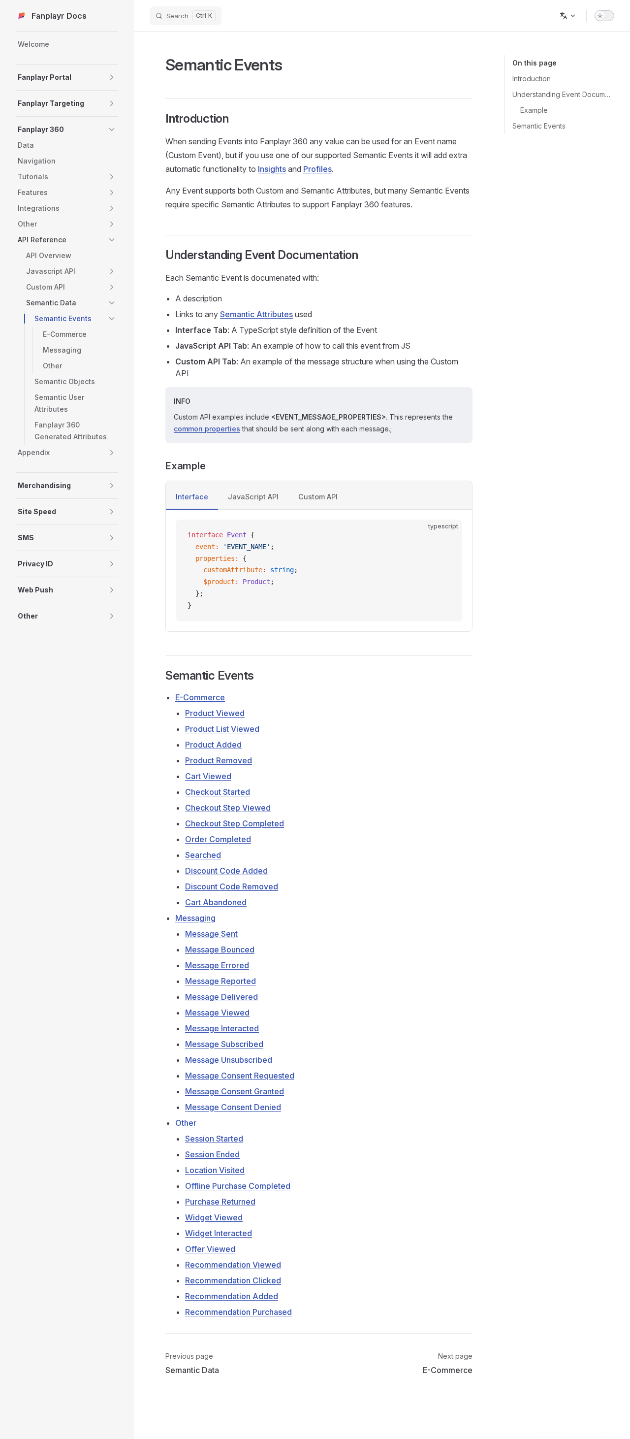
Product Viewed (215, 713)
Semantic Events (539, 126)
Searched (203, 855)
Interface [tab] (192, 496)
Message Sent (211, 934)
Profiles (317, 169)
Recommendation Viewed (233, 1265)
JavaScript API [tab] (253, 496)
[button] (112, 77)
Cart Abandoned (216, 902)
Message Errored (217, 965)
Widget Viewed (214, 1217)
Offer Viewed (210, 1249)
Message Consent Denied (233, 1107)
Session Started (214, 1139)
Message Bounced (219, 949)
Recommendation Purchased (238, 1312)
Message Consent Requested (239, 1075)
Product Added (213, 745)
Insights (272, 169)
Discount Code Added (226, 871)
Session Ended (212, 1154)
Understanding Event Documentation (563, 94)
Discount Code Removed (231, 886)
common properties (207, 429)
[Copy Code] (446, 535)
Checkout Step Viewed (228, 808)
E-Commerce (200, 697)
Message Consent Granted (234, 1091)
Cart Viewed (208, 776)
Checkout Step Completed (234, 823)
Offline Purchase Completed (237, 1186)
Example (534, 110)
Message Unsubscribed (228, 1060)
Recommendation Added (231, 1296)
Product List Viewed (222, 729)
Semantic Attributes (256, 314)
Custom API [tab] (318, 496)
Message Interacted (222, 1028)
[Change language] (568, 16)
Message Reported (220, 981)
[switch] (604, 15)
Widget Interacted (218, 1233)
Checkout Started (217, 792)
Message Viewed (217, 1012)
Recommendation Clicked (233, 1280)
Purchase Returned (220, 1202)
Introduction (531, 78)
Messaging (195, 918)
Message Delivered (221, 997)
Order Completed (218, 839)
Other (185, 1123)
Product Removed (218, 760)
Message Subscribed (224, 1044)
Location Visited (215, 1170)
